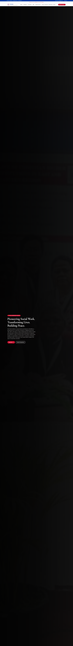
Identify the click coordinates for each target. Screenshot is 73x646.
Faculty (43, 4)
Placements (46, 4)
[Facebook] (64, 0)
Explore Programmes (20, 342)
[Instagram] (65, 0)
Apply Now (10, 342)
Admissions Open (61, 4)
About (21, 4)
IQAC (33, 4)
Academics (25, 4)
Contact (54, 4)
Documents (29, 4)
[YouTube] (66, 0)
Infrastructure (50, 4)
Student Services (37, 4)
